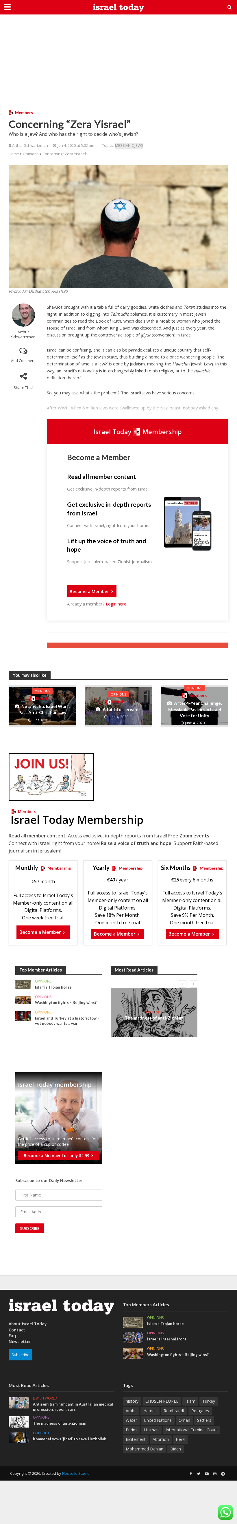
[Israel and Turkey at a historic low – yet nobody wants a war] (23, 1015)
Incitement (136, 1439)
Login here (116, 604)
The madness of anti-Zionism (154, 1017)
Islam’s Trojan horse (53, 987)
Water (131, 1420)
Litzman (151, 1429)
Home (14, 153)
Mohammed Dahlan (144, 1449)
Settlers (204, 1420)
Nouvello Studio (76, 1473)
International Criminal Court (191, 1429)
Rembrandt (174, 1410)
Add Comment (23, 360)
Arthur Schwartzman (23, 334)
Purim (131, 1429)
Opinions (31, 153)
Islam (190, 1401)
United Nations (158, 1420)
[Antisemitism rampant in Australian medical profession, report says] (19, 1402)
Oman (184, 1420)
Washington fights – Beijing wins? (66, 1002)
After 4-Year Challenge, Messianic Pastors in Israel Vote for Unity (195, 709)
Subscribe (20, 1354)
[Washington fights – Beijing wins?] (23, 999)
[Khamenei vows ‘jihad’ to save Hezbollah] (19, 1437)
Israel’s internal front (166, 1339)
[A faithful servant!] (118, 705)
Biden (175, 1449)
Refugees (200, 1410)
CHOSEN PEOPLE (161, 1401)
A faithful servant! (122, 709)
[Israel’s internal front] (133, 1337)
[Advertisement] (118, 66)
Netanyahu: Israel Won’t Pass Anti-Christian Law (44, 709)
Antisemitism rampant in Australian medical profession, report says (73, 1407)
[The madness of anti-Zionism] (19, 1421)
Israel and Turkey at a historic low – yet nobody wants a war (67, 1021)
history (132, 1401)
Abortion (161, 1439)
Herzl (180, 1439)
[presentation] (182, 984)
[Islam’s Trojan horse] (23, 984)
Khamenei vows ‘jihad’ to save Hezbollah (69, 1439)
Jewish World (45, 1398)
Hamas (150, 1410)
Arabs (131, 1410)
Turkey (208, 1401)
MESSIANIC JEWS (129, 145)
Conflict (41, 1433)
